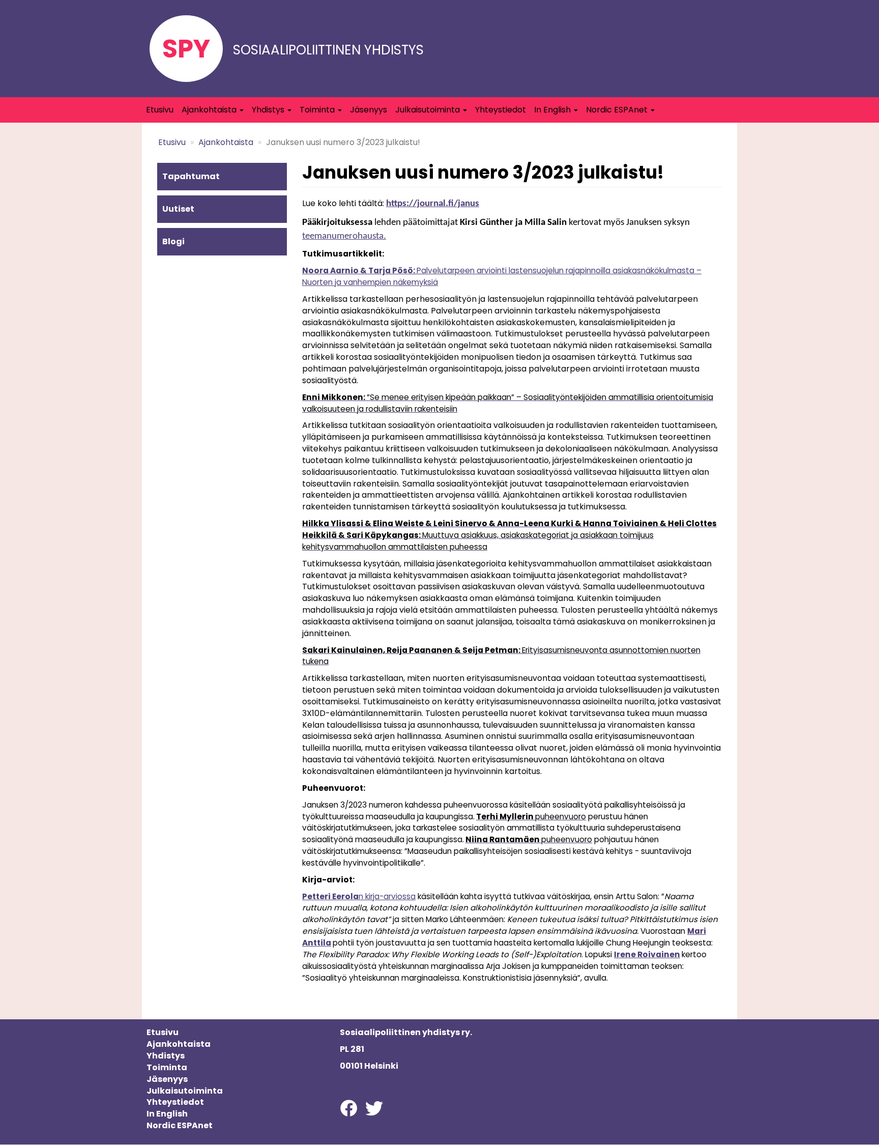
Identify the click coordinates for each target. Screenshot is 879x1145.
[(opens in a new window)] (349, 1107)
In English (553, 110)
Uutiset (178, 209)
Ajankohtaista (210, 110)
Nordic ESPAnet (618, 110)
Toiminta (318, 110)
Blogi (173, 241)
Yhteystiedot (500, 110)
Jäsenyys (368, 110)
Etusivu (159, 110)
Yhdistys (269, 110)
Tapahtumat (191, 176)
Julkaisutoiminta (428, 110)
